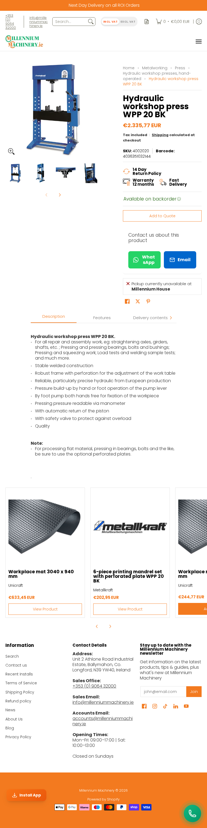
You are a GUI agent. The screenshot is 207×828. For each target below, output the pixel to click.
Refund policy (18, 701)
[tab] (54, 318)
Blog (9, 728)
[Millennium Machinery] (24, 41)
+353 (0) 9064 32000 (10, 21)
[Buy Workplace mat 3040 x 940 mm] (45, 527)
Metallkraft (103, 590)
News (10, 710)
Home (128, 68)
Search (12, 656)
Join (194, 691)
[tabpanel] (104, 401)
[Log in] (199, 21)
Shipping (160, 135)
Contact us (16, 665)
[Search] (91, 22)
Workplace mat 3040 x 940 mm (41, 573)
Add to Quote (162, 216)
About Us (14, 719)
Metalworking (154, 68)
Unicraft (15, 585)
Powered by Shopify (103, 799)
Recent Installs (19, 674)
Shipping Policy (19, 692)
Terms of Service (21, 683)
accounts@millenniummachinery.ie (103, 721)
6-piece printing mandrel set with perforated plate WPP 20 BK (128, 576)
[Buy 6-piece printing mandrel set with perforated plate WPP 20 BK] (130, 527)
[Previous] (9, 110)
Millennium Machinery (97, 790)
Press (180, 68)
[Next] (97, 110)
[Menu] (198, 41)
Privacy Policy (18, 737)
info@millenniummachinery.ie (38, 21)
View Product (45, 609)
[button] (127, 301)
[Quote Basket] (147, 21)
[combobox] (70, 22)
